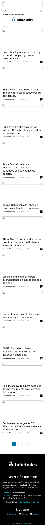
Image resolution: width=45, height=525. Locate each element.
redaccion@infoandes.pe (28, 502)
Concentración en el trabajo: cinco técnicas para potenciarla (22, 316)
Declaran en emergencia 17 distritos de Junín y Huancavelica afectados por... (21, 426)
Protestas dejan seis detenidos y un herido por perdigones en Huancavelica (21, 55)
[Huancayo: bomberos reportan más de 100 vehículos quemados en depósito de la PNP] (22, 114)
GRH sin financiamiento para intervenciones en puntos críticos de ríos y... (21, 279)
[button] (5, 11)
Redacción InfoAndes (8, 62)
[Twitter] (20, 514)
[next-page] (30, 444)
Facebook (12, 514)
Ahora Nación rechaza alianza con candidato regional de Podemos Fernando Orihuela (22, 242)
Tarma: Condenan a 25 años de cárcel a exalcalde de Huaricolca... (22, 206)
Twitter (24, 514)
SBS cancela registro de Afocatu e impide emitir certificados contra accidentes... (22, 92)
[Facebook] (7, 514)
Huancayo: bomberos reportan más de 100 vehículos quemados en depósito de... (21, 130)
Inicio (4, 26)
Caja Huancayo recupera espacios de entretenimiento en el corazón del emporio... (21, 389)
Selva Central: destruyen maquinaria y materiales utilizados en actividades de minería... (18, 169)
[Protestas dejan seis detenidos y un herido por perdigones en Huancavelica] (22, 39)
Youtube (36, 514)
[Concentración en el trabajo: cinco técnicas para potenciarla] (22, 301)
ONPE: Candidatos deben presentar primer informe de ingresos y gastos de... (18, 351)
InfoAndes (24, 523)
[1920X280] (22, 5)
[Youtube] (31, 514)
